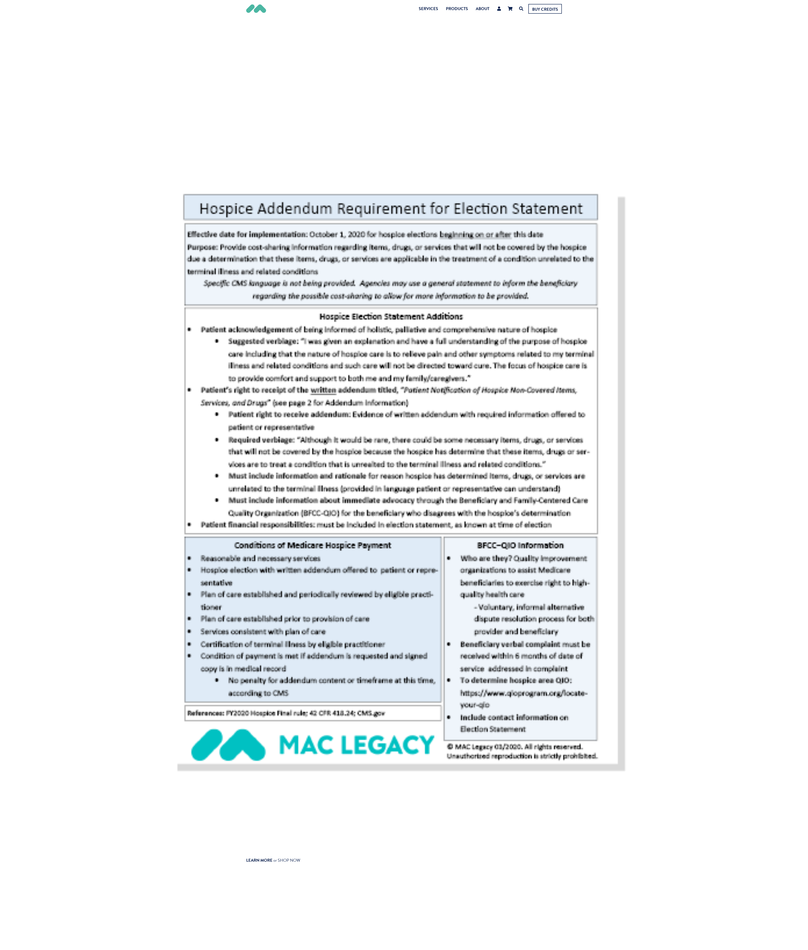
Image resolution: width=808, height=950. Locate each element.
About (482, 8)
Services (428, 8)
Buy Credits (545, 9)
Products (457, 8)
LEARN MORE (259, 860)
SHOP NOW (289, 860)
